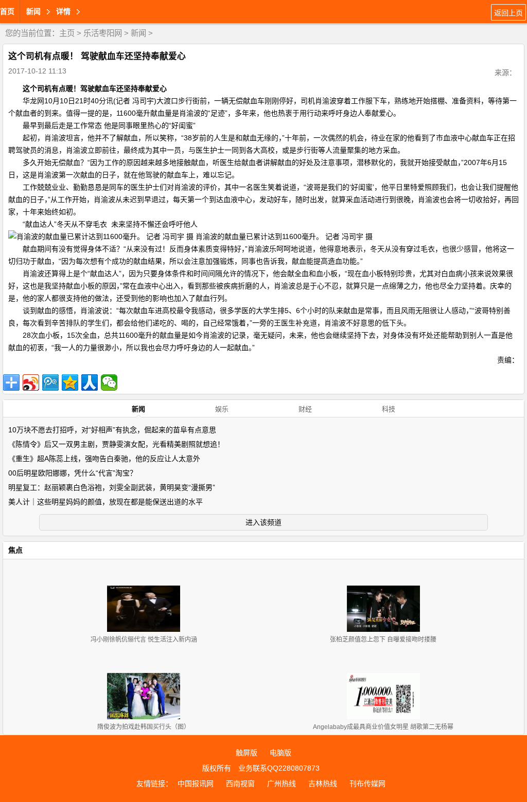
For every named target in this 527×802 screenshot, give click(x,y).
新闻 (138, 33)
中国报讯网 (196, 783)
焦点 (15, 550)
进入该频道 (263, 522)
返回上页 (508, 13)
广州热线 (281, 783)
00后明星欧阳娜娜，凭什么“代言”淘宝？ (72, 473)
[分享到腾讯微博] (50, 382)
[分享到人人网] (89, 382)
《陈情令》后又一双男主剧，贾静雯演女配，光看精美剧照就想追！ (116, 444)
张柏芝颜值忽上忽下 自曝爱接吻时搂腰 (383, 639)
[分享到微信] (109, 382)
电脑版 (280, 753)
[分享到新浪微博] (31, 382)
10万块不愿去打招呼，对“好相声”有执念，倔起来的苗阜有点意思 (112, 430)
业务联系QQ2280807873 (279, 768)
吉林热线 (322, 783)
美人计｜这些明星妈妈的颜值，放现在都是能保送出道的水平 (105, 502)
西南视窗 (240, 783)
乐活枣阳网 (102, 33)
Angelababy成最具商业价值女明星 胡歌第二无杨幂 (383, 727)
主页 (67, 33)
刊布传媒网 (367, 783)
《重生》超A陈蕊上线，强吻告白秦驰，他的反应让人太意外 (104, 458)
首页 (7, 11)
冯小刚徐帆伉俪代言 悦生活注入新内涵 (144, 639)
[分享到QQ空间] (70, 382)
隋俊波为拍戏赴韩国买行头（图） (143, 727)
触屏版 (246, 753)
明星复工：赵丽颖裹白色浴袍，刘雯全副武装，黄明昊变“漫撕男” (111, 487)
